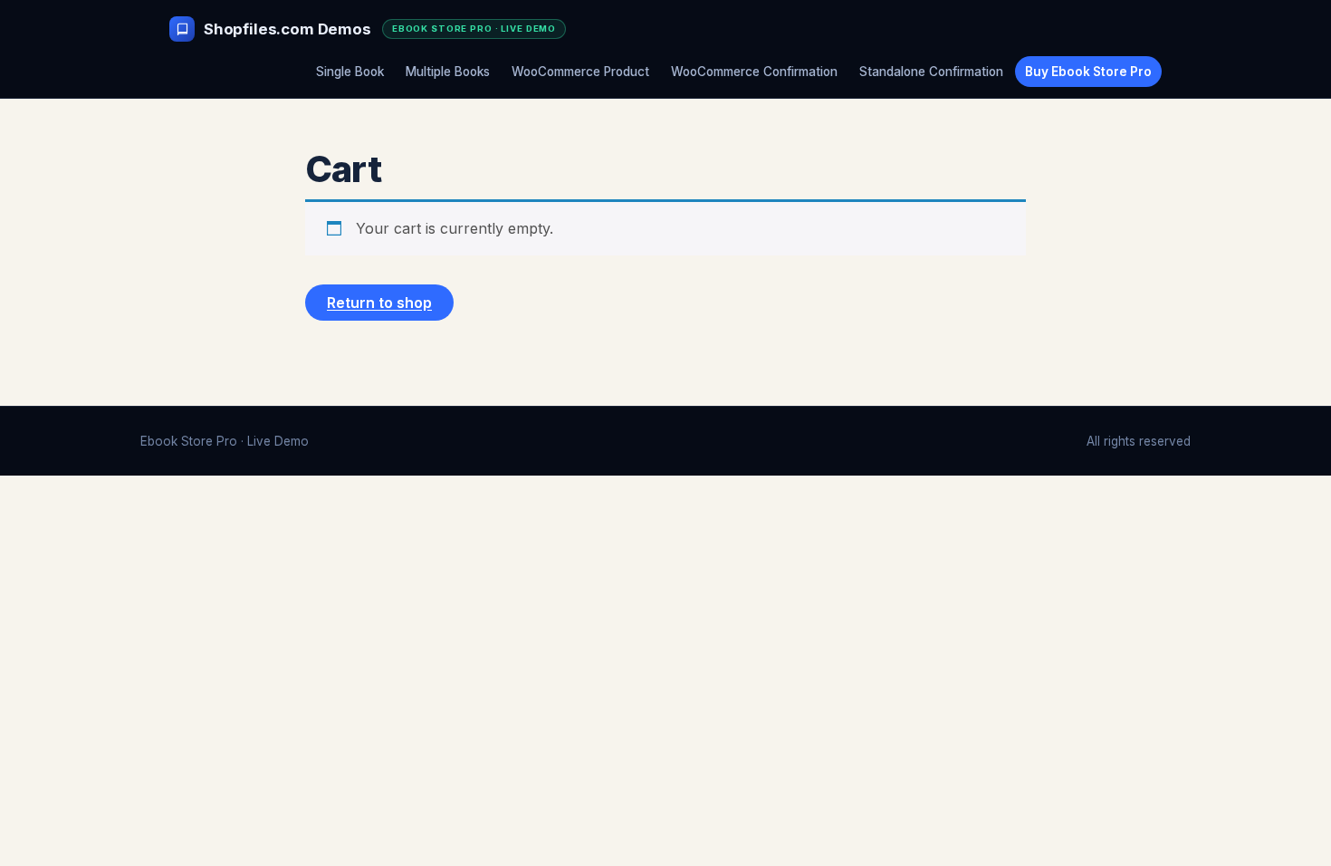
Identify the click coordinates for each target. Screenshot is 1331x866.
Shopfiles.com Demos (287, 29)
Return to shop (379, 302)
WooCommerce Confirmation (754, 71)
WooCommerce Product (580, 71)
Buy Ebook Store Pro (1088, 71)
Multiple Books (448, 71)
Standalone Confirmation (931, 71)
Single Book (350, 71)
